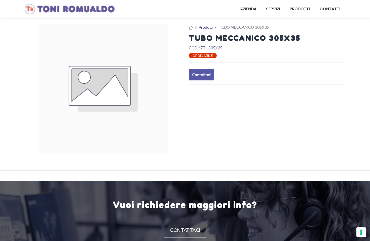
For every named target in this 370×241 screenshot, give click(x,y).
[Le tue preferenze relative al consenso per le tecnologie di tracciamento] (361, 232)
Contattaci (201, 74)
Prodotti (206, 27)
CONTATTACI (185, 230)
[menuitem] (248, 9)
